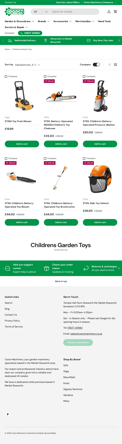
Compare (85, 64)
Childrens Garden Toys (22, 49)
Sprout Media (50, 433)
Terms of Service (14, 326)
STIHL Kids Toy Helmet (96, 203)
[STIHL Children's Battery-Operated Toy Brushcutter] (61, 178)
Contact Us (11, 314)
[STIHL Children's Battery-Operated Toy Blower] (22, 178)
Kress (66, 383)
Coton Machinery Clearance (98, 2)
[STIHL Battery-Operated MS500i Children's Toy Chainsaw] (61, 96)
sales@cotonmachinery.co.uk (86, 333)
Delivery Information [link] (78, 342)
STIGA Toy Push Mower (18, 121)
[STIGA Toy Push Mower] (22, 96)
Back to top (61, 281)
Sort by (9, 64)
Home (7, 49)
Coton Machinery (19, 433)
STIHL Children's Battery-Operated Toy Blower (19, 205)
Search (8, 302)
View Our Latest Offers (68, 2)
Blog (7, 308)
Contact (9, 33)
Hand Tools (104, 21)
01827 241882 (75, 327)
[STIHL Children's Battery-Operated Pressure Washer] (100, 96)
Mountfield (69, 377)
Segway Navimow (72, 389)
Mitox (66, 401)
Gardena (68, 395)
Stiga (66, 371)
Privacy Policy (12, 320)
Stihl (65, 365)
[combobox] (64, 11)
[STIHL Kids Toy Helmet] (100, 178)
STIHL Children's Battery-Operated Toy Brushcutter (59, 205)
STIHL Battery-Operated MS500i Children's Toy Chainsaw (58, 125)
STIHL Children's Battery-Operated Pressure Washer (99, 123)
